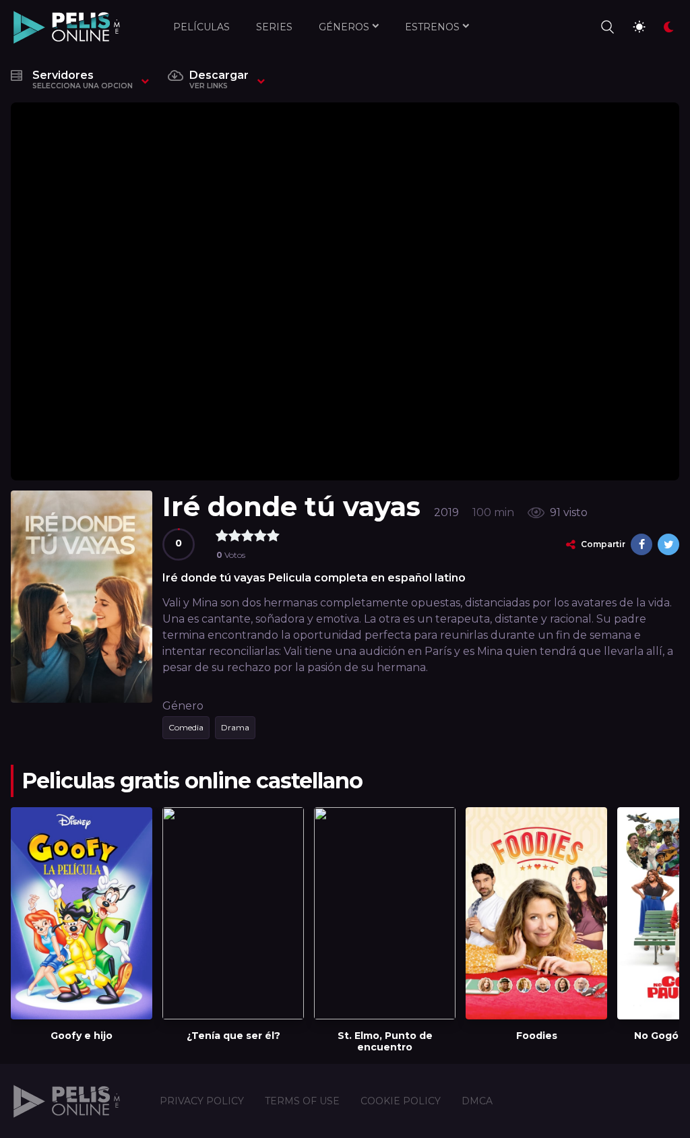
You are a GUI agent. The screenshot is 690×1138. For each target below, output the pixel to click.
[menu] (606, 27)
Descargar (219, 79)
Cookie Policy (400, 1101)
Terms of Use (302, 1101)
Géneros (344, 27)
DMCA (477, 1101)
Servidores (82, 79)
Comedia (185, 727)
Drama (235, 727)
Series (274, 27)
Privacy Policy (202, 1101)
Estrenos (432, 27)
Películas (201, 27)
